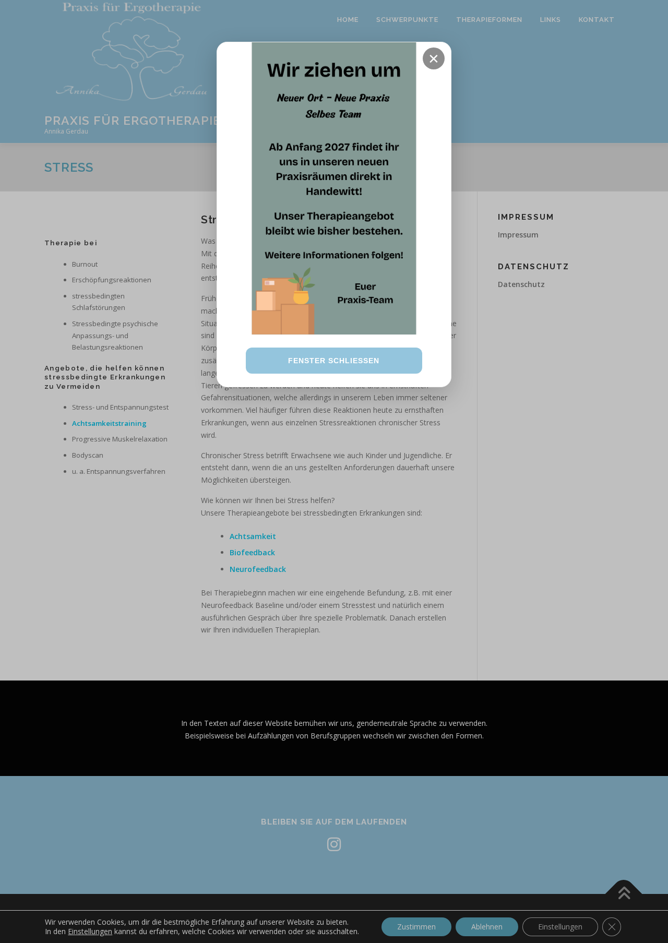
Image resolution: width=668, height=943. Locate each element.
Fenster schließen (333, 360)
